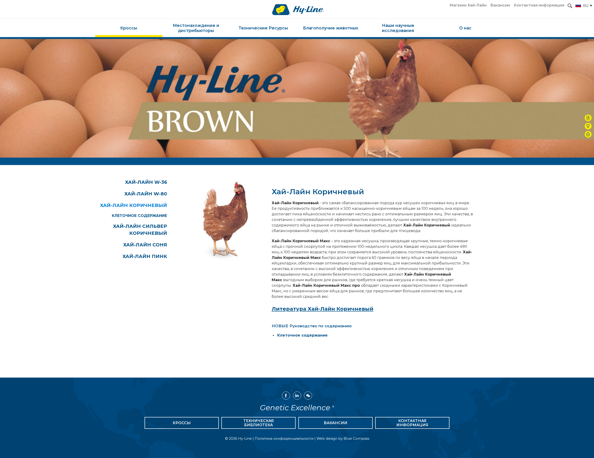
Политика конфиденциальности (284, 438)
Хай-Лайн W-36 (146, 182)
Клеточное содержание (139, 215)
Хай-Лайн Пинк (145, 256)
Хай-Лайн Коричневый (133, 205)
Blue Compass (356, 438)
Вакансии (335, 423)
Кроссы (182, 423)
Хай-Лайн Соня (145, 245)
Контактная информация (412, 423)
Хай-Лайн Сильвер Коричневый (140, 229)
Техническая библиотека (258, 423)
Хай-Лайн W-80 (145, 194)
